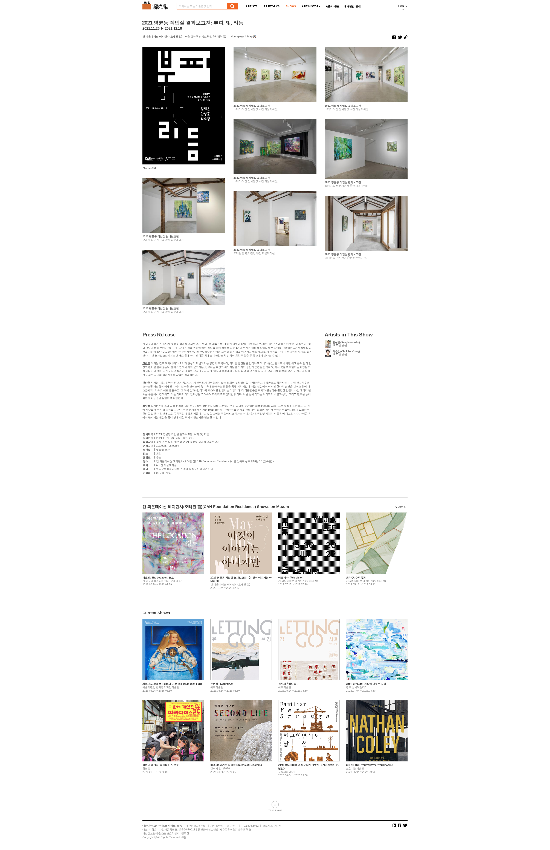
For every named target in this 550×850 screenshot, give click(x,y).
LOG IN (403, 6)
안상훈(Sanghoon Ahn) (346, 342)
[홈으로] (156, 4)
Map (249, 36)
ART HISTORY (311, 6)
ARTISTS (252, 6)
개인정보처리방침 (196, 825)
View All (401, 506)
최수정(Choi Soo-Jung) (346, 351)
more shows (275, 810)
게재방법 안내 (352, 6)
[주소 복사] (406, 37)
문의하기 (232, 825)
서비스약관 (216, 825)
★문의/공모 (332, 6)
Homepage (237, 36)
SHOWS (291, 6)
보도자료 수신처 (272, 825)
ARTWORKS (272, 6)
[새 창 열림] (394, 37)
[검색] (232, 6)
